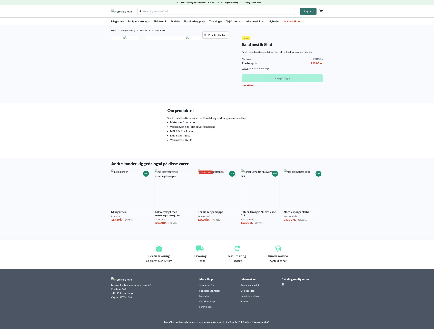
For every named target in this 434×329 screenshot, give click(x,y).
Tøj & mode (233, 21)
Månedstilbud (292, 21)
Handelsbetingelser (209, 290)
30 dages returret (252, 2)
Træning (214, 21)
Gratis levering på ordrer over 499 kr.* (197, 2)
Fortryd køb (205, 306)
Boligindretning (137, 21)
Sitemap (245, 301)
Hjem (113, 30)
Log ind (308, 11)
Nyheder (274, 21)
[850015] (125, 38)
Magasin (116, 21)
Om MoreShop (207, 301)
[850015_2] (187, 38)
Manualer (204, 295)
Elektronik (160, 21)
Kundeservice (206, 285)
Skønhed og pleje (194, 21)
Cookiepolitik (247, 290)
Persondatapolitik (250, 285)
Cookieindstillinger (250, 295)
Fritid (174, 21)
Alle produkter (255, 21)
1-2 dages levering (229, 2)
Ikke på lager (282, 78)
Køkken (143, 30)
